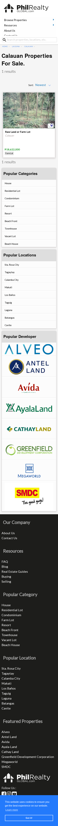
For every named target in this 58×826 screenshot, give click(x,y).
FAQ (5, 561)
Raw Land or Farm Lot (17, 131)
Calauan (28, 46)
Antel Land (9, 737)
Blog (5, 566)
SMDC (6, 767)
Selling (6, 581)
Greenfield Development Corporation (28, 757)
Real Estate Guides (15, 571)
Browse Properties (15, 20)
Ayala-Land (9, 747)
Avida (5, 742)
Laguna (16, 46)
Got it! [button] (29, 818)
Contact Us (10, 35)
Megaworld (10, 762)
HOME (5, 46)
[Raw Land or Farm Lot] (29, 110)
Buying (6, 576)
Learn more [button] (11, 810)
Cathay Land (10, 752)
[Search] (5, 40)
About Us (9, 30)
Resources (10, 25)
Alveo (6, 732)
